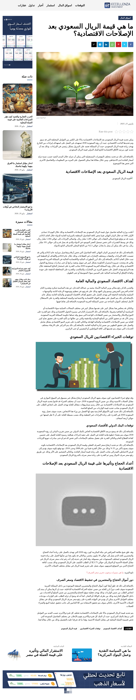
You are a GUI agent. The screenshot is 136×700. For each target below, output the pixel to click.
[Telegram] (100, 44)
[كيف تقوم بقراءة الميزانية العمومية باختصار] (7, 271)
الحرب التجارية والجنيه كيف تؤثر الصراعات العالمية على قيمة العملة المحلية (18, 119)
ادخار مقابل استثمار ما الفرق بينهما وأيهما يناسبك (22, 246)
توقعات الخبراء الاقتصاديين (90, 629)
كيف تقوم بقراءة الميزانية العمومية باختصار (21, 269)
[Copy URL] (94, 44)
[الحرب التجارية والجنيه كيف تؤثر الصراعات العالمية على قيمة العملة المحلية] (17, 98)
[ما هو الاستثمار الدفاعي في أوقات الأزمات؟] (17, 188)
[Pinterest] (118, 44)
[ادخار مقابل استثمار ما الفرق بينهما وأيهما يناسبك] (17, 145)
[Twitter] (124, 44)
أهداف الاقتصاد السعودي (112, 629)
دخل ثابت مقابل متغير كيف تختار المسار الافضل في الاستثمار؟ (21, 281)
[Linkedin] (106, 44)
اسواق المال (125, 18)
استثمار (29, 126)
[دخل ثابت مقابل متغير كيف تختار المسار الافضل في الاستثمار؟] (7, 282)
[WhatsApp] (112, 44)
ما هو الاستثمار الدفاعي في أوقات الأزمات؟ (22, 258)
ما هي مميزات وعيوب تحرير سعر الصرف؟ (105, 572)
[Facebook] (130, 44)
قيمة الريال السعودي (69, 629)
